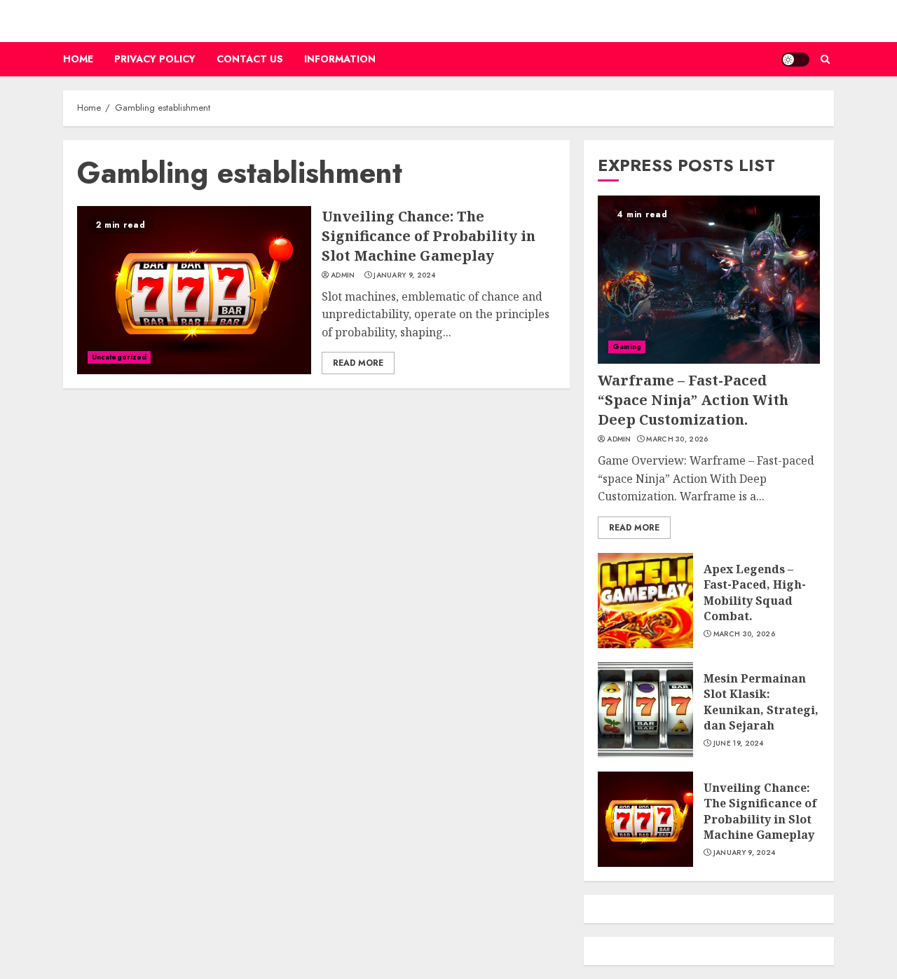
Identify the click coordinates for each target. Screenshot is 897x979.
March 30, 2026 (677, 439)
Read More (358, 363)
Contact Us (250, 59)
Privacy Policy (155, 59)
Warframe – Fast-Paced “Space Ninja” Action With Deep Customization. (693, 400)
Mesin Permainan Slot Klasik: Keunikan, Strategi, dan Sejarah (761, 702)
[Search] (825, 59)
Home (78, 59)
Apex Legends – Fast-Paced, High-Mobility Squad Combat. (755, 592)
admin (343, 275)
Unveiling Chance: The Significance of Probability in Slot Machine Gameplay (428, 236)
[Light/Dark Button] (795, 60)
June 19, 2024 (738, 743)
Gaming (626, 346)
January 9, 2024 (405, 275)
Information (340, 59)
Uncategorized (119, 357)
